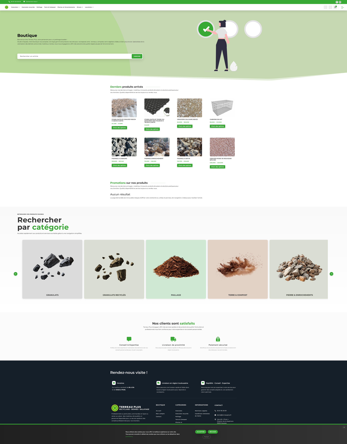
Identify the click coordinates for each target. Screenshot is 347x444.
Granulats (14, 7)
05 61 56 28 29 (16, 1)
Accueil (158, 410)
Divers (79, 7)
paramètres (129, 436)
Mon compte (160, 413)
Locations (88, 7)
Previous (15, 274)
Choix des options (119, 128)
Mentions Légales (201, 410)
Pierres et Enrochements (66, 7)
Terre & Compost (50, 7)
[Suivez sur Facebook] (337, 2)
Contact (158, 416)
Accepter (200, 432)
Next (331, 274)
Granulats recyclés (28, 7)
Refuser (213, 432)
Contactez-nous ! (32, 1)
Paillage (39, 7)
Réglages (206, 437)
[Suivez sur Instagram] (340, 2)
